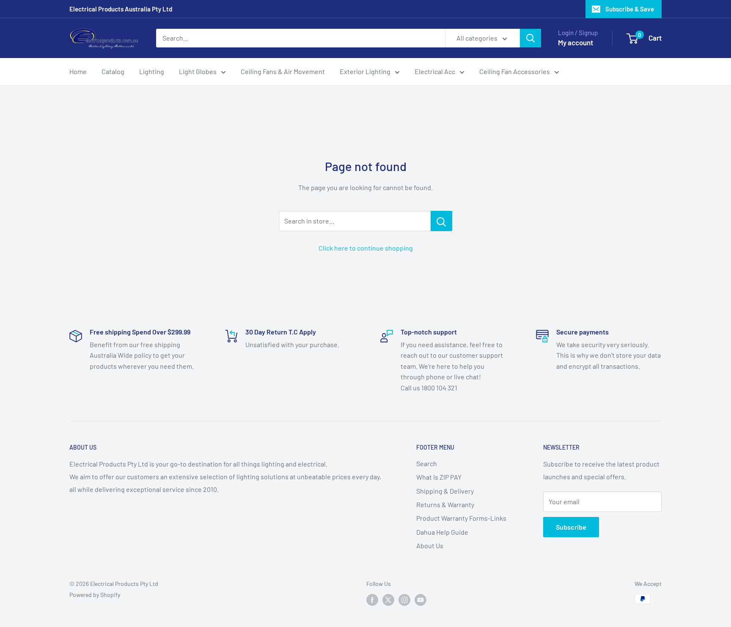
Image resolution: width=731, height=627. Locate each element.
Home (78, 71)
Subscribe (571, 527)
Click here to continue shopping (366, 248)
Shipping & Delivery (445, 491)
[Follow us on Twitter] (388, 600)
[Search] (530, 38)
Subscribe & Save (629, 9)
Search (426, 463)
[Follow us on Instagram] (404, 600)
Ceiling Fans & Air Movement (283, 71)
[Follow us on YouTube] (420, 600)
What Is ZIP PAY (439, 477)
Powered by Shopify (94, 594)
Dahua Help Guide (442, 532)
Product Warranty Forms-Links (461, 518)
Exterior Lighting (365, 71)
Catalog (113, 71)
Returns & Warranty (445, 504)
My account (575, 42)
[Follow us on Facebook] (372, 600)
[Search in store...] (441, 221)
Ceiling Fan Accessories (514, 71)
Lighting (151, 71)
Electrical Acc (435, 71)
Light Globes (198, 71)
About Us (429, 545)
